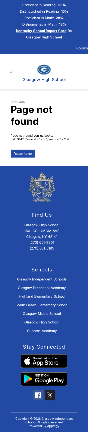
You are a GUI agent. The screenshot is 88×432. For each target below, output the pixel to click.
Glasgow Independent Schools (42, 279)
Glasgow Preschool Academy (42, 288)
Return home (23, 153)
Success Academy (42, 331)
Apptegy (53, 426)
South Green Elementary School (41, 305)
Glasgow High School (41, 322)
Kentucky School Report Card (41, 31)
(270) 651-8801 (41, 242)
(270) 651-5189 (42, 248)
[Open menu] (11, 71)
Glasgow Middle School (42, 313)
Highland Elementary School (42, 296)
